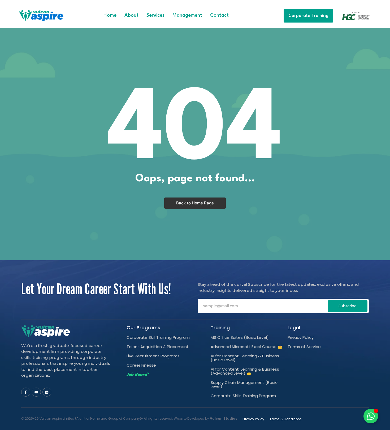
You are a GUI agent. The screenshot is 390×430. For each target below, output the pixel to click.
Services (155, 15)
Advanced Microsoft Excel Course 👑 (247, 346)
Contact (219, 15)
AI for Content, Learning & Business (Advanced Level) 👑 (245, 371)
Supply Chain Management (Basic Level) (244, 384)
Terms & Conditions (286, 419)
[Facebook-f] (25, 392)
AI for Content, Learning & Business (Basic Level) (245, 358)
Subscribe (348, 306)
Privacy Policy (301, 337)
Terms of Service (304, 346)
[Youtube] (36, 392)
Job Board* (138, 374)
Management (187, 15)
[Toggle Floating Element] (370, 416)
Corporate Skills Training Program (243, 395)
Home (109, 15)
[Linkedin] (46, 392)
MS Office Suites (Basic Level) (240, 337)
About (131, 15)
